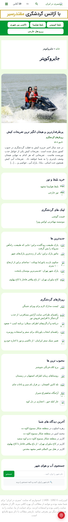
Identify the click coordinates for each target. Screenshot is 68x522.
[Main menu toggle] (6, 4)
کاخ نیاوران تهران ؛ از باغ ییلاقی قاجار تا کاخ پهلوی (31, 444)
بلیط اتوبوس (55, 24)
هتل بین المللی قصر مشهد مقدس (39, 449)
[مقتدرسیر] (34, 14)
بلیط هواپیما (38, 24)
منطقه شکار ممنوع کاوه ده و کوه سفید (36, 438)
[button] (36, 4)
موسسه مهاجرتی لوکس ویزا (50, 221)
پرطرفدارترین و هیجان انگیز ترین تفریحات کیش (35, 131)
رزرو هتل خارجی (35, 31)
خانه (58, 48)
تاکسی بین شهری (18, 24)
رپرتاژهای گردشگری (54, 137)
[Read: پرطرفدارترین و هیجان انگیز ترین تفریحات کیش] (34, 98)
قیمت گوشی (58, 216)
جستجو (9, 474)
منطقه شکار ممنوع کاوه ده (35, 428)
